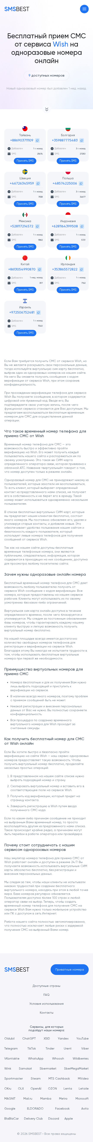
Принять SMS (25, 160)
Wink (7, 1068)
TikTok (31, 1048)
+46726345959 (22, 183)
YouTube (82, 1038)
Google (9, 1108)
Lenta (68, 1088)
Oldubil (9, 1038)
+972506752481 (21, 312)
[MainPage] (16, 9)
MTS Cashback (59, 1078)
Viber (85, 1048)
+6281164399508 (65, 226)
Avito (85, 1108)
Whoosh (58, 1058)
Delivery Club (33, 1118)
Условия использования (46, 1003)
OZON (52, 1088)
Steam (36, 1078)
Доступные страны (46, 986)
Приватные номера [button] (69, 969)
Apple (68, 1118)
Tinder (50, 1048)
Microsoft (82, 1098)
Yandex (63, 1038)
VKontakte (11, 1058)
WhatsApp (35, 1058)
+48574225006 (65, 183)
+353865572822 (64, 269)
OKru (7, 1088)
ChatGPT (29, 1038)
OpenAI (35, 1088)
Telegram (11, 1048)
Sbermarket (48, 1068)
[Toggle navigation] (84, 9)
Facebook (62, 1108)
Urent (68, 1048)
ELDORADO (35, 1108)
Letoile (84, 1088)
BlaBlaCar (11, 1118)
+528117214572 (21, 226)
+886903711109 (21, 140)
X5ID (47, 1038)
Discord (53, 1118)
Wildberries (81, 1058)
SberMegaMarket (76, 1068)
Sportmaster (13, 1078)
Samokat (25, 1068)
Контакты (46, 1012)
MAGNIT (9, 1098)
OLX (21, 1088)
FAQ (46, 994)
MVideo (83, 1078)
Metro (63, 1098)
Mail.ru (27, 1098)
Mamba (45, 1098)
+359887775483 (65, 140)
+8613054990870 (21, 269)
